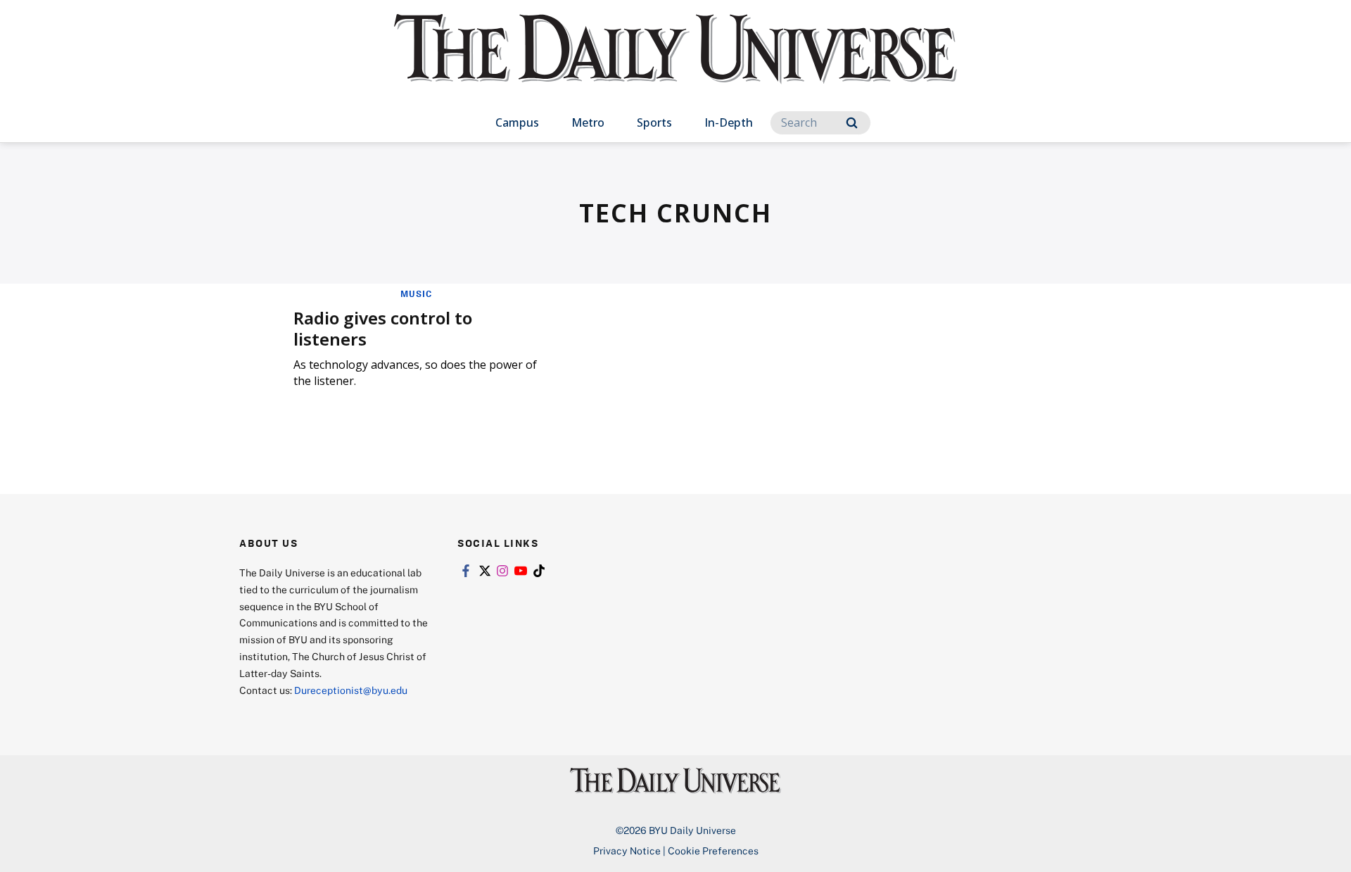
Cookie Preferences (713, 851)
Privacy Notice (627, 851)
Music (416, 293)
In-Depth (728, 122)
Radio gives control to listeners (382, 328)
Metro (587, 122)
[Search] (851, 122)
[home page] (675, 63)
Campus (517, 122)
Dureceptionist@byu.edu (350, 690)
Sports (654, 122)
